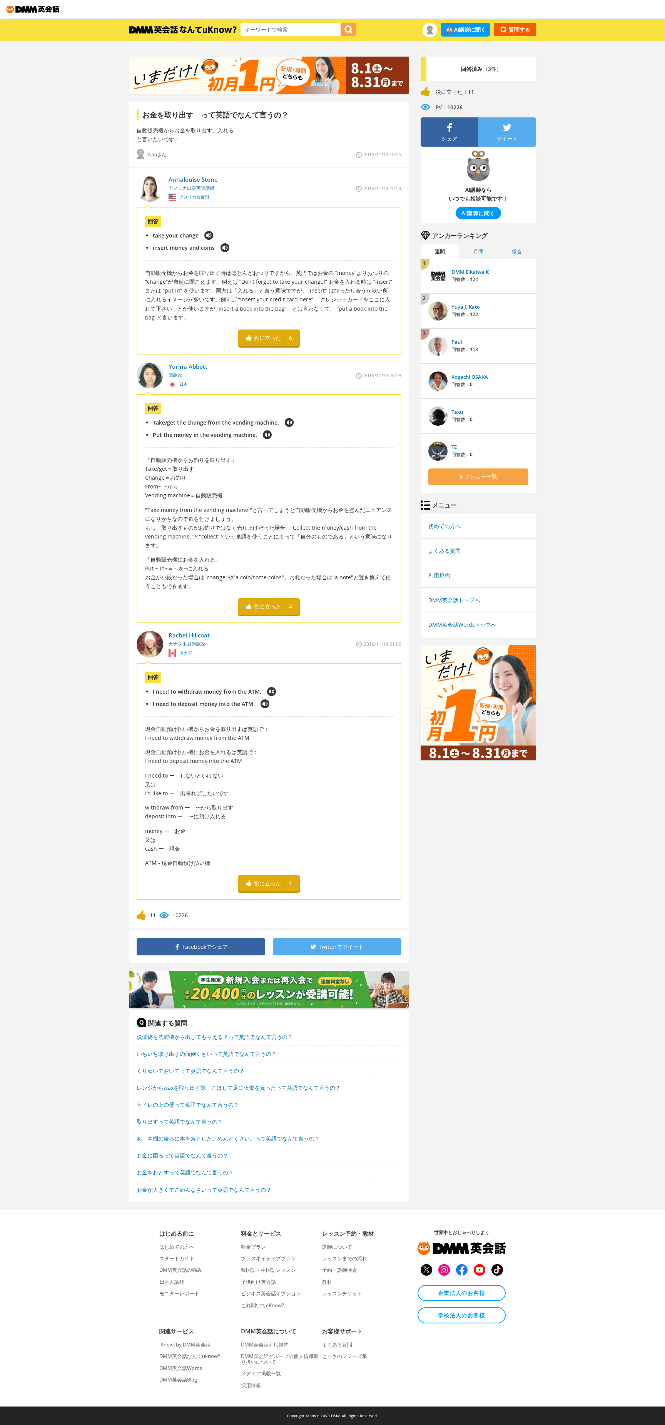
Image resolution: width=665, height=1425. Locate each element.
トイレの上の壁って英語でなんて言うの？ (188, 1104)
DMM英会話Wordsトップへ (462, 624)
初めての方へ (444, 526)
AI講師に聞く (470, 29)
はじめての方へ (176, 1246)
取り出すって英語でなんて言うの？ (180, 1121)
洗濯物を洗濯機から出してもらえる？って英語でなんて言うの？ (215, 1036)
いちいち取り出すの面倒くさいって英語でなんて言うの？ (207, 1053)
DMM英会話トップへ (454, 600)
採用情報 (251, 1385)
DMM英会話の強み (180, 1269)
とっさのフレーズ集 (344, 1356)
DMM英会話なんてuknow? (189, 1356)
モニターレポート (179, 1293)
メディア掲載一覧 (261, 1373)
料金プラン (253, 1246)
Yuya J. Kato (465, 306)
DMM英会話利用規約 (265, 1344)
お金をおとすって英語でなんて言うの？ (185, 1172)
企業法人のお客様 (461, 1292)
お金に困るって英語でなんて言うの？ (182, 1155)
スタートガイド (176, 1258)
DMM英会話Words (180, 1368)
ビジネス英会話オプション (271, 1293)
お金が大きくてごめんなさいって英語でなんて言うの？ (204, 1189)
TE (454, 446)
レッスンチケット (342, 1293)
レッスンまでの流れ (344, 1258)
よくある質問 (444, 550)
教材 (327, 1281)
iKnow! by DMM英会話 (185, 1344)
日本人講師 (171, 1281)
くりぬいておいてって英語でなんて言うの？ (190, 1070)
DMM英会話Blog (178, 1379)
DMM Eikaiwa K (470, 271)
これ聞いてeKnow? (262, 1305)
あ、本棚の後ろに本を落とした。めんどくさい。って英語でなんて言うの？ (228, 1138)
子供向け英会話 (258, 1281)
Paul (456, 341)
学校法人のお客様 (461, 1315)
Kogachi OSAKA (469, 376)
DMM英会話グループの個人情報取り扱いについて (280, 1359)
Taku (457, 411)
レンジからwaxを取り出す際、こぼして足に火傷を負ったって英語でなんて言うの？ (239, 1087)
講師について (337, 1246)
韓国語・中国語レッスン (268, 1269)
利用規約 (439, 575)
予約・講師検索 (339, 1269)
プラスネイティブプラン (268, 1258)
